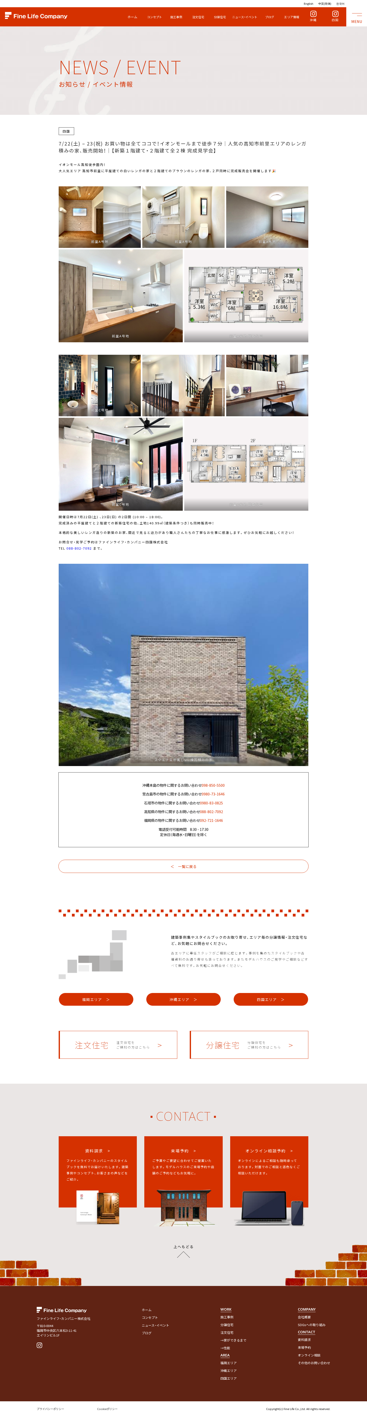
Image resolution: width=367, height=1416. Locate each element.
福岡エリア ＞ (96, 999)
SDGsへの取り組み (312, 1324)
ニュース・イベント (244, 17)
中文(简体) (324, 3)
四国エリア (228, 1378)
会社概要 (304, 1317)
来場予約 (304, 1347)
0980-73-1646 (213, 793)
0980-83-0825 (211, 802)
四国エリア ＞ (271, 999)
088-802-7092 (79, 548)
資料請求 (304, 1339)
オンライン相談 (309, 1355)
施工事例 (176, 17)
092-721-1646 (211, 820)
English (308, 3)
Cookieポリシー (107, 1409)
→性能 (225, 1347)
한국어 (340, 3)
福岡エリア (228, 1362)
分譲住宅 (220, 17)
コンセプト (154, 17)
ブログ (269, 17)
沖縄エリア (228, 1370)
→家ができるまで (233, 1340)
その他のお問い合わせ (314, 1362)
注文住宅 (198, 17)
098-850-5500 (213, 785)
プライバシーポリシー (50, 1409)
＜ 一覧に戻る (184, 866)
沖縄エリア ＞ (183, 999)
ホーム (132, 16)
